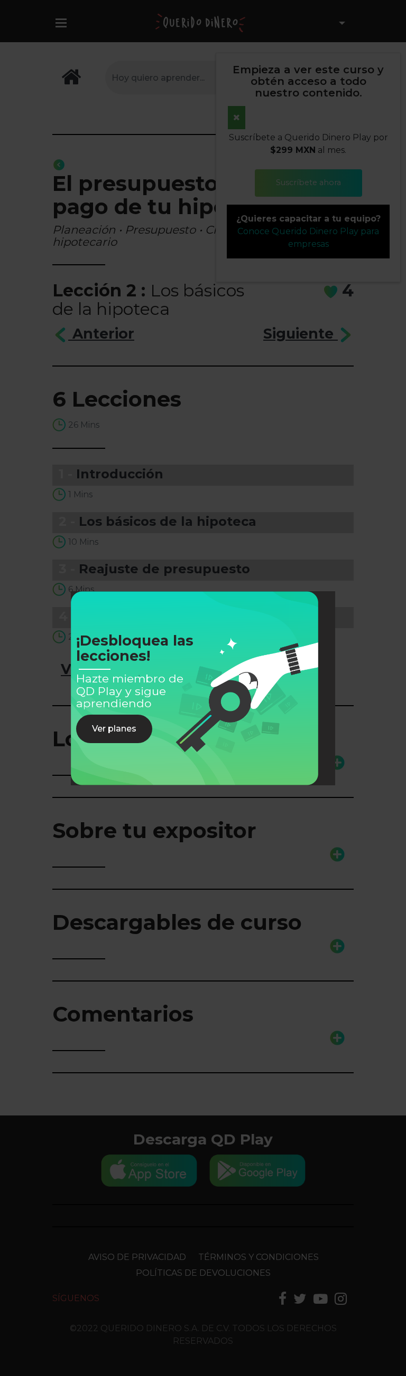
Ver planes (114, 729)
